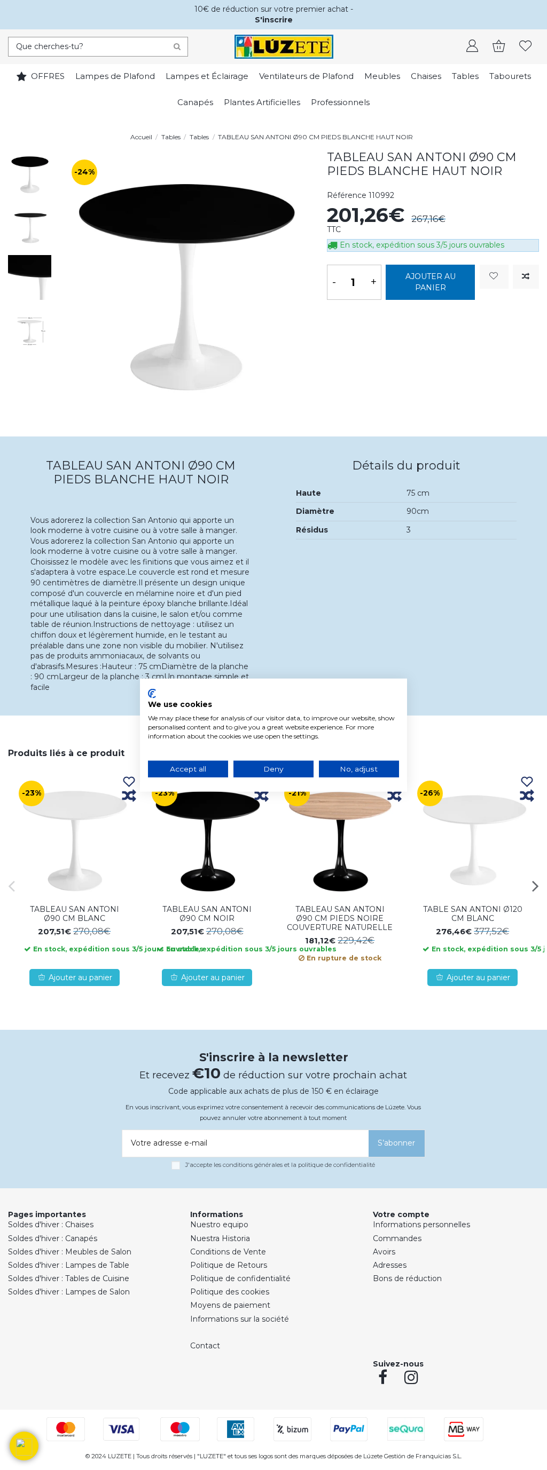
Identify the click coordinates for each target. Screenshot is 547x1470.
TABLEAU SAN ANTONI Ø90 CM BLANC (74, 913)
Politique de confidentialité (240, 1278)
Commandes (397, 1238)
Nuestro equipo (219, 1224)
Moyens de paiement (230, 1305)
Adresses (390, 1265)
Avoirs (384, 1252)
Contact (205, 1345)
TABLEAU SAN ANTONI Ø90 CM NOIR (207, 913)
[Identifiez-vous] (472, 46)
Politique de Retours (228, 1265)
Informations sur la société (239, 1319)
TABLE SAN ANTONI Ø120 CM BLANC (472, 913)
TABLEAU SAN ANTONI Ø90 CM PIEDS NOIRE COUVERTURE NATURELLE (340, 918)
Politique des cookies (229, 1292)
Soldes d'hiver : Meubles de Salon (69, 1252)
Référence (346, 195)
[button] (24, 1446)
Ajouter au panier (430, 282)
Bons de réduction (407, 1278)
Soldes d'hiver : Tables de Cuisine (68, 1278)
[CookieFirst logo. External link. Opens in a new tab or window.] (152, 693)
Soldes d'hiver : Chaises (50, 1224)
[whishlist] (525, 46)
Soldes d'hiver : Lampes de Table (68, 1265)
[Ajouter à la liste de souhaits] (494, 277)
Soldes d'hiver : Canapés (52, 1238)
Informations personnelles (421, 1224)
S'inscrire (274, 20)
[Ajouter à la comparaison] (526, 277)
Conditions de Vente (228, 1252)
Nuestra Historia (220, 1238)
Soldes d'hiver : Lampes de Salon (69, 1292)
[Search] (177, 47)
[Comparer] (129, 796)
